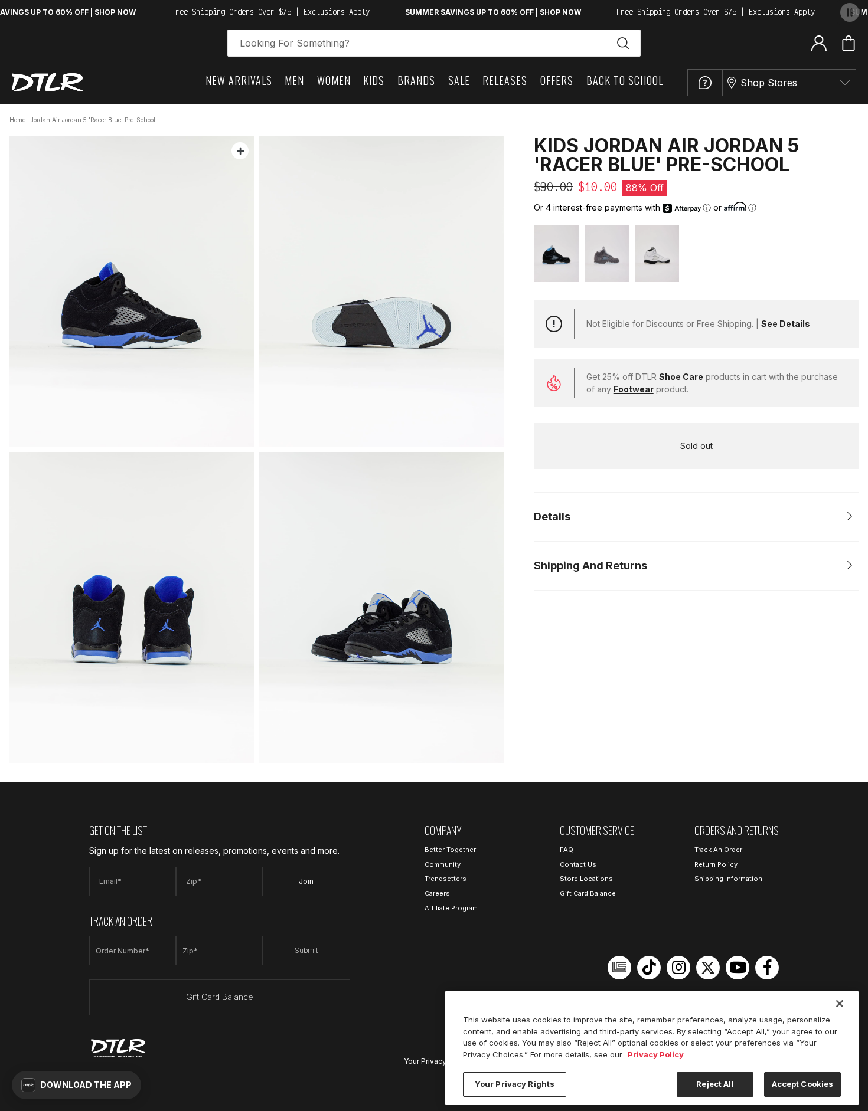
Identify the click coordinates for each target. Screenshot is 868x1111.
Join (306, 881)
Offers (556, 80)
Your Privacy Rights (437, 1061)
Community (443, 864)
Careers (437, 893)
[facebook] (767, 967)
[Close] (840, 1004)
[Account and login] (819, 42)
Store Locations (586, 878)
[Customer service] (705, 83)
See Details (785, 324)
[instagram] (678, 967)
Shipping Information (728, 878)
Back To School (624, 80)
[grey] (606, 253)
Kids (373, 80)
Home (17, 119)
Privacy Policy (656, 1054)
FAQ (566, 849)
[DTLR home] (47, 82)
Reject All (714, 1084)
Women (334, 80)
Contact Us (578, 864)
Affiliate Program (451, 908)
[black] (556, 253)
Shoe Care (681, 377)
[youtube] (737, 967)
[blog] (619, 967)
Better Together (450, 849)
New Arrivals (238, 80)
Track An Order (718, 849)
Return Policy (716, 864)
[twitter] (708, 967)
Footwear (634, 389)
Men (294, 80)
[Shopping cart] (848, 43)
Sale (459, 80)
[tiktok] (649, 967)
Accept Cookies (803, 1084)
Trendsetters (445, 878)
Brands (416, 80)
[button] (76, 1085)
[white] (657, 253)
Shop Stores (768, 83)
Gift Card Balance (219, 997)
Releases (504, 80)
